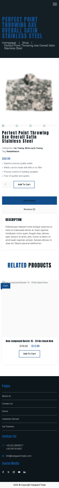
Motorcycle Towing (34, 148)
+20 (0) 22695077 (14, 445)
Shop (25, 42)
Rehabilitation (13, 151)
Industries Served (10, 419)
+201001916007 (14, 448)
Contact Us (7, 403)
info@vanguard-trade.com (18, 456)
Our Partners (8, 426)
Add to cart (24, 184)
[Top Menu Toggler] (55, 4)
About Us (6, 396)
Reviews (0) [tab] (29, 209)
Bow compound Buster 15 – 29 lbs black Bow (29, 341)
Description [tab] (29, 200)
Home (5, 411)
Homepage (9, 42)
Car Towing (19, 148)
